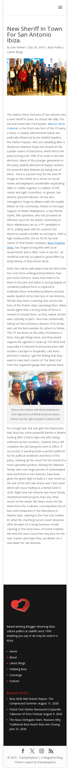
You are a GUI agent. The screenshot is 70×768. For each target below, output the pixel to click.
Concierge (15, 675)
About (13, 657)
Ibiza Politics (55, 47)
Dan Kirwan (18, 47)
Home (13, 651)
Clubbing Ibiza (18, 669)
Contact (14, 681)
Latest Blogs (15, 52)
